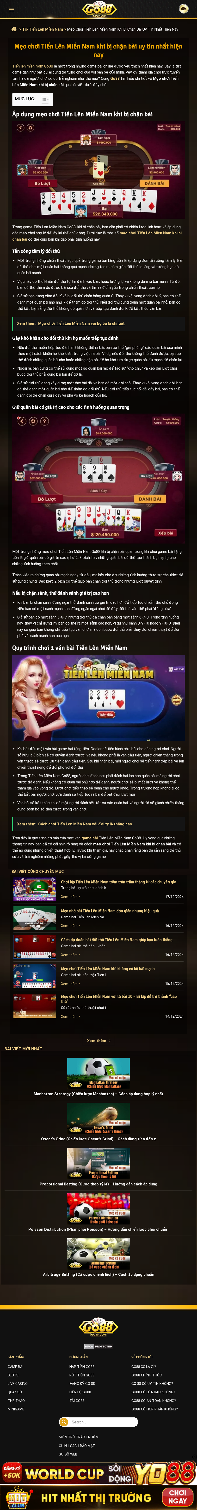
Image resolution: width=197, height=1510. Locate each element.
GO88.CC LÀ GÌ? (143, 1367)
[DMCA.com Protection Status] (98, 1346)
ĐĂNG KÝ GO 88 (82, 1384)
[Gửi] (64, 1422)
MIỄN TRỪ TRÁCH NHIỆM (78, 1437)
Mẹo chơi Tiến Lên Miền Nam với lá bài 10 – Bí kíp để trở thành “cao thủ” (119, 999)
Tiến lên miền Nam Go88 (32, 66)
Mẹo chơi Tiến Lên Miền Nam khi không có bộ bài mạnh (108, 968)
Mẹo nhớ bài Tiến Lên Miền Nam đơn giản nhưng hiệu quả (110, 910)
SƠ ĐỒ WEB (68, 1454)
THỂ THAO (16, 1401)
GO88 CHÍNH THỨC (146, 1375)
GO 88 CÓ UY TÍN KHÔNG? (152, 1384)
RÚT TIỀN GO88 (81, 1375)
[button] (11, 9)
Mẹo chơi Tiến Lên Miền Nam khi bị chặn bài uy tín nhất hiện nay (122, 29)
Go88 (115, 78)
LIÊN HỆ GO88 (80, 1392)
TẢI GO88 (76, 1401)
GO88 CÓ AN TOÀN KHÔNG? (153, 1401)
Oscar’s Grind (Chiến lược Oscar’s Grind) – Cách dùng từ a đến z (98, 1139)
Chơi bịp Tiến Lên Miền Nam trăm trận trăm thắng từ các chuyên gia (119, 881)
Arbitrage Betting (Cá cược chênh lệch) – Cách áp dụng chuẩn (98, 1274)
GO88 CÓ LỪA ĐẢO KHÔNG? (153, 1392)
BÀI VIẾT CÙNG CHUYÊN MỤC (42, 871)
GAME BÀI (15, 1367)
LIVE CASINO (18, 1384)
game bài (89, 838)
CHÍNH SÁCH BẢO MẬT (77, 1446)
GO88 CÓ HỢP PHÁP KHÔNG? (154, 1409)
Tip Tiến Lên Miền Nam (42, 29)
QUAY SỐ (15, 1392)
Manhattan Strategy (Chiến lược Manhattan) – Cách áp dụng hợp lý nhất (98, 1094)
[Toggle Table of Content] (42, 99)
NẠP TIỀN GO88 (81, 1367)
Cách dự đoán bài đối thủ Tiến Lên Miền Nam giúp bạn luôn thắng (116, 939)
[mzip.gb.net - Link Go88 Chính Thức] (99, 8)
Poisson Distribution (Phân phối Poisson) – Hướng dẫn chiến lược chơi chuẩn (98, 1229)
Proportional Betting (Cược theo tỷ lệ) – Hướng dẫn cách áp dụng (98, 1184)
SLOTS (13, 1375)
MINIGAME (16, 1409)
